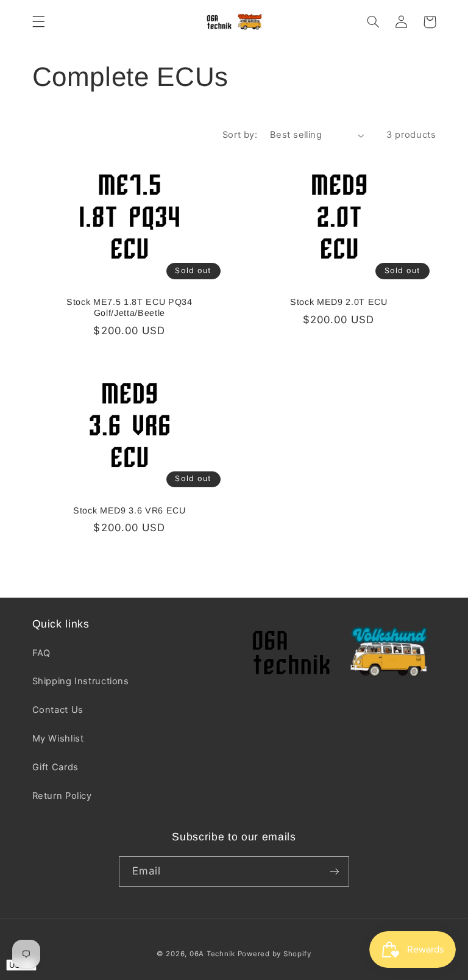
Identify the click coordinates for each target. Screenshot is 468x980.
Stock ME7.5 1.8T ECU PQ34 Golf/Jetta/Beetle (129, 307)
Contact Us (57, 709)
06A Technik (214, 954)
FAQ (41, 653)
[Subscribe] (335, 871)
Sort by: (239, 134)
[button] (38, 22)
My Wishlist (58, 738)
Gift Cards (55, 767)
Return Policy (62, 795)
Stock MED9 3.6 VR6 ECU (129, 510)
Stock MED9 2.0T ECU (339, 302)
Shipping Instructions (80, 681)
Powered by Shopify (274, 954)
